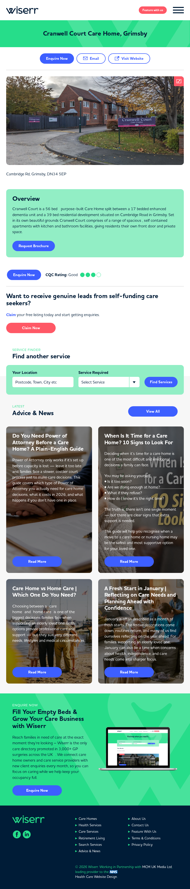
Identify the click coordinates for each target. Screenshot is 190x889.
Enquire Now (37, 790)
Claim (11, 315)
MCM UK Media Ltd (157, 867)
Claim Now (31, 327)
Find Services (161, 382)
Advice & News (89, 851)
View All (153, 411)
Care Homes (88, 818)
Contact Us (140, 825)
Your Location (24, 372)
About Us (139, 818)
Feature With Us (144, 831)
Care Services (88, 831)
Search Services (90, 844)
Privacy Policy (142, 844)
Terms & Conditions (146, 838)
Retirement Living (92, 838)
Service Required (93, 372)
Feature (152, 10)
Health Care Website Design (96, 876)
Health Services (90, 825)
